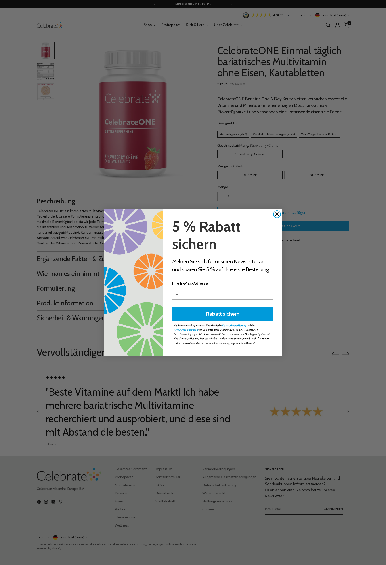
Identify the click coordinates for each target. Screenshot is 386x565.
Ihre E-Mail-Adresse (190, 283)
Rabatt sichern (222, 314)
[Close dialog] (277, 214)
